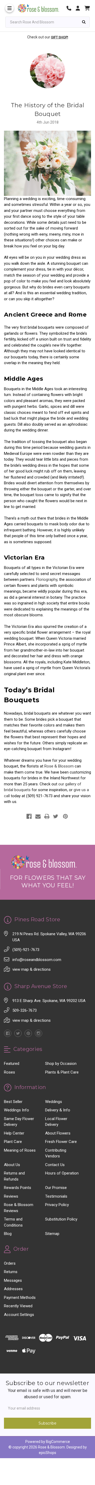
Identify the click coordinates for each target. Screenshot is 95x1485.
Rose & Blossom (59, 766)
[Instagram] (38, 1033)
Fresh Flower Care (61, 1141)
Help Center (14, 1133)
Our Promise (56, 1187)
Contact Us (55, 1164)
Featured (11, 1063)
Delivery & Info (57, 1110)
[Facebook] (29, 816)
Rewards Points (17, 1187)
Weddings (53, 1101)
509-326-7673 (24, 1010)
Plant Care (13, 1141)
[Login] (80, 8)
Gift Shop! (59, 37)
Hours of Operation (62, 1173)
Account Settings (19, 1314)
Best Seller (13, 1101)
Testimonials (56, 1196)
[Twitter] (55, 816)
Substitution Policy (61, 1219)
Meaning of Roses (20, 1150)
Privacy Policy (57, 1204)
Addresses (13, 1288)
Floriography (46, 579)
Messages (13, 1280)
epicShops (47, 1453)
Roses (9, 1072)
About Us (12, 1164)
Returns (10, 1271)
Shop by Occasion (61, 1063)
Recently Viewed (18, 1306)
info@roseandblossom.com (36, 959)
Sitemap (52, 1233)
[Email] (38, 816)
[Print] (47, 816)
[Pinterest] (65, 816)
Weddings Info (16, 1110)
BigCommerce (58, 1442)
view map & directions (31, 969)
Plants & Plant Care (62, 1072)
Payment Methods (20, 1297)
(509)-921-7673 (25, 949)
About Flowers (57, 1133)
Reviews (11, 1196)
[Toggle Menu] (9, 8)
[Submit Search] (84, 22)
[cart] (87, 8)
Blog (8, 1233)
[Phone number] (70, 8)
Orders (10, 1263)
